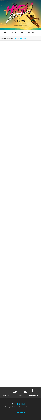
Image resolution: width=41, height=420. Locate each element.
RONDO (4, 325)
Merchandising (18, 95)
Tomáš (4, 74)
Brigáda (23, 84)
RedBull (32, 95)
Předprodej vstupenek (19, 72)
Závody (13, 33)
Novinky (4, 53)
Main (4, 33)
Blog (14, 84)
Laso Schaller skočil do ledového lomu (1, 349)
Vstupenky (4, 240)
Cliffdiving (32, 33)
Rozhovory (17, 102)
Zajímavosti (30, 110)
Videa (24, 106)
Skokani (28, 102)
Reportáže (27, 98)
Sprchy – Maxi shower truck (7, 341)
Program (14, 63)
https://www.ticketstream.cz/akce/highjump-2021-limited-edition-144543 (4, 190)
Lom (22, 33)
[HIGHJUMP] (17, 6)
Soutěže (15, 106)
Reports (15, 98)
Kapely (15, 91)
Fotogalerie (30, 87)
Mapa (4, 39)
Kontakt (14, 39)
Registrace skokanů (18, 67)
